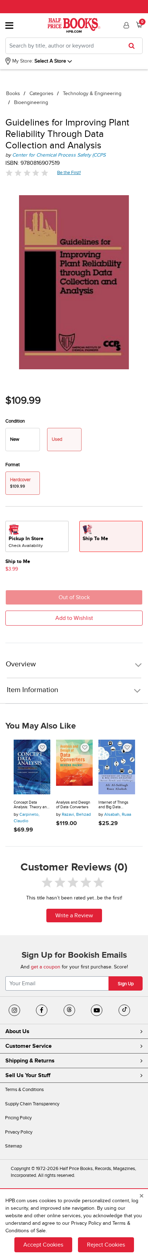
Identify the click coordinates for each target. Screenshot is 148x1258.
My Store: (22, 61)
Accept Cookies (43, 1244)
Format (12, 465)
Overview (21, 664)
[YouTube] (96, 1010)
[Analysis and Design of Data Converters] (74, 767)
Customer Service (28, 1046)
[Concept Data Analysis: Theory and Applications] (32, 767)
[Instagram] (14, 1010)
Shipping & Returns (30, 1060)
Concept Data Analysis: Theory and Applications (31, 805)
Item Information (32, 690)
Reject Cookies (106, 1244)
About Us (17, 1031)
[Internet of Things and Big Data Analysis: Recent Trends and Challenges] (116, 767)
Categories (41, 93)
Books (13, 93)
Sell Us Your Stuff (27, 1075)
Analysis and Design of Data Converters (73, 805)
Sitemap (13, 1146)
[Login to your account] (125, 25)
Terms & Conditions (24, 1089)
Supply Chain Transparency (32, 1104)
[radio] (22, 439)
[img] (26, 173)
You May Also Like (40, 726)
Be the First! (69, 172)
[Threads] (69, 1010)
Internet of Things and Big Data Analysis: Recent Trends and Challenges (113, 805)
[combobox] (74, 46)
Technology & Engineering (92, 93)
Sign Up (126, 984)
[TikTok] (124, 1010)
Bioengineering (31, 102)
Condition (15, 421)
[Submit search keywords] (134, 46)
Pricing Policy (18, 1118)
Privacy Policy (18, 1132)
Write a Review (74, 915)
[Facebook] (41, 1010)
